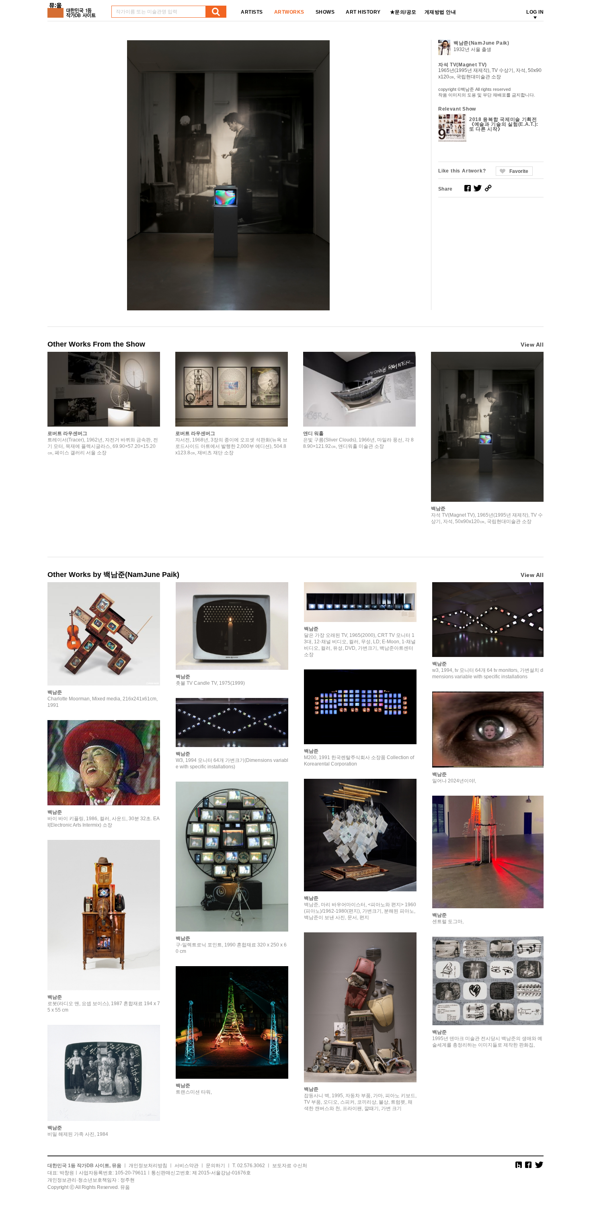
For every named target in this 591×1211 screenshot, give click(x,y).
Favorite (518, 171)
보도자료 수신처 (289, 1165)
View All (532, 344)
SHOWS (325, 12)
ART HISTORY (363, 12)
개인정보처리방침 (148, 1165)
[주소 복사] (488, 188)
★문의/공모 (403, 12)
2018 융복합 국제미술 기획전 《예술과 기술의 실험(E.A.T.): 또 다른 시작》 (503, 124)
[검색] (215, 12)
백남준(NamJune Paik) (481, 43)
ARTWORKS (289, 12)
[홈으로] (73, 7)
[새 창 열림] (467, 188)
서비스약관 (186, 1165)
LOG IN (535, 12)
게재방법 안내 (440, 12)
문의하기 (215, 1165)
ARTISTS (252, 12)
